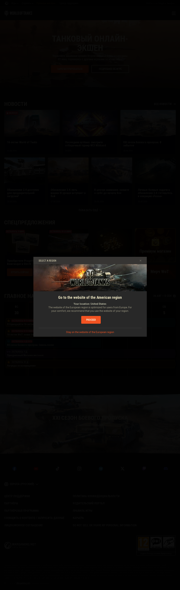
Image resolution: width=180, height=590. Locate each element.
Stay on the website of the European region (90, 332)
